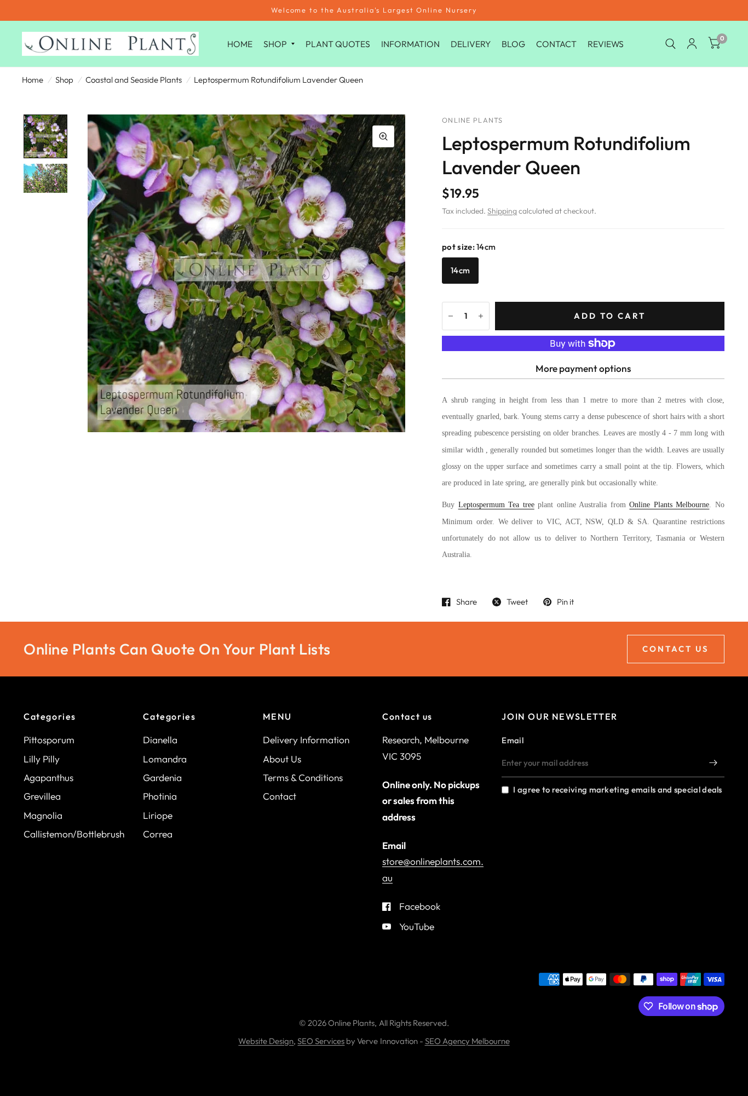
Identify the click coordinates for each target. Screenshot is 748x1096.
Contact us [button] (675, 649)
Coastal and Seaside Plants (133, 79)
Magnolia (43, 815)
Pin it (565, 602)
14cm (460, 270)
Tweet (517, 602)
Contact (556, 43)
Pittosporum (49, 739)
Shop (275, 43)
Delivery (471, 43)
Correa (157, 834)
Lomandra (165, 759)
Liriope (157, 815)
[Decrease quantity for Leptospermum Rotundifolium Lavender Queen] (450, 316)
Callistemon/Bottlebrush (74, 834)
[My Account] (692, 44)
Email (512, 740)
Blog (513, 43)
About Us (282, 759)
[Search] (670, 44)
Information (410, 43)
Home (239, 43)
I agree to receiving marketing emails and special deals (617, 789)
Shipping (502, 211)
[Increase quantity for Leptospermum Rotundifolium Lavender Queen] (481, 316)
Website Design (266, 1041)
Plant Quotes (338, 43)
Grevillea (42, 796)
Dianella (160, 739)
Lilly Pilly (42, 759)
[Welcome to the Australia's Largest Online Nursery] (374, 10)
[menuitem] (240, 43)
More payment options (583, 368)
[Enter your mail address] (713, 763)
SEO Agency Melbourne (467, 1041)
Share (466, 602)
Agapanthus (48, 777)
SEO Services (320, 1041)
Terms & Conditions (303, 777)
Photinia (160, 796)
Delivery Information (306, 739)
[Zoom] (383, 136)
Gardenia (162, 777)
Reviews (606, 43)
